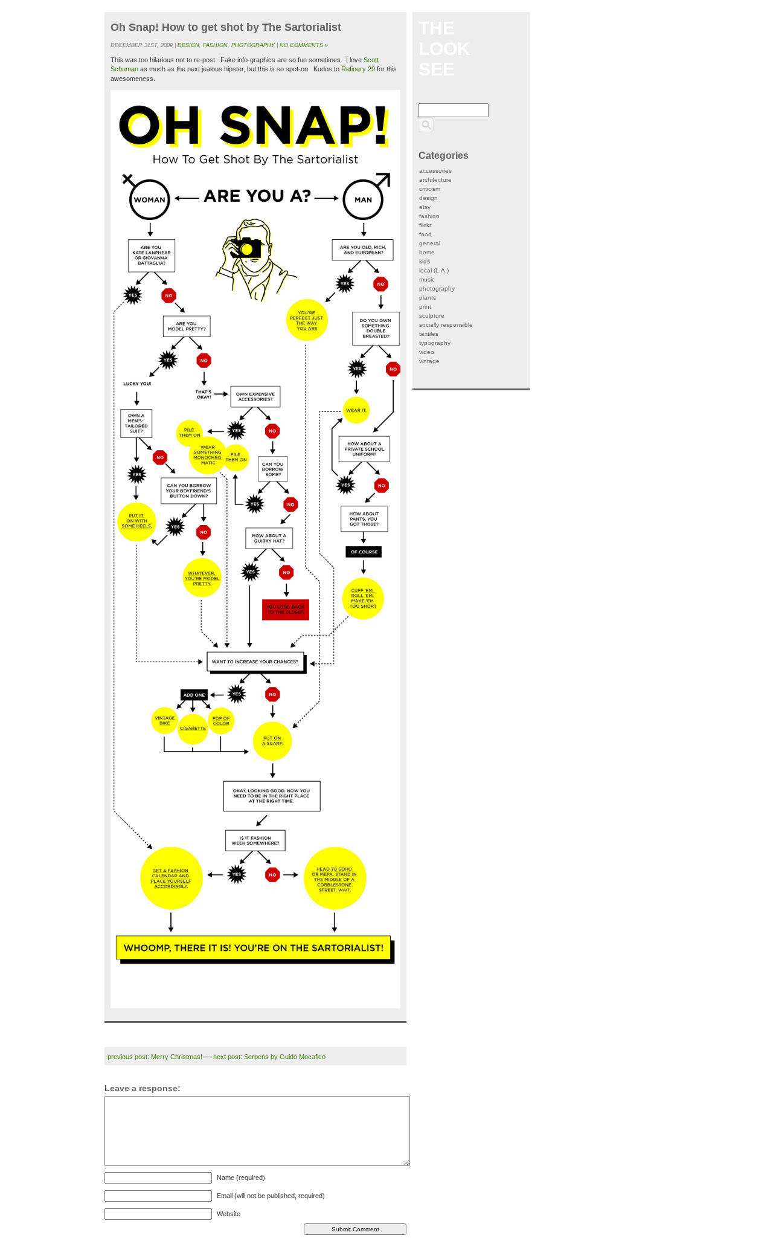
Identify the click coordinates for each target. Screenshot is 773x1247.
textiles (428, 333)
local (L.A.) (434, 270)
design (188, 45)
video (426, 352)
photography (253, 45)
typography (435, 343)
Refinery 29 (358, 68)
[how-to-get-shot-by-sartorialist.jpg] (255, 549)
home (427, 252)
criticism (429, 188)
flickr (425, 225)
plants (427, 297)
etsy (425, 207)
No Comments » (304, 45)
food (425, 234)
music (427, 279)
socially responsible (446, 324)
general (429, 243)
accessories (435, 170)
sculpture (431, 315)
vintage (429, 361)
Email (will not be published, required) (271, 1195)
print (425, 306)
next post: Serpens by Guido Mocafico (269, 1056)
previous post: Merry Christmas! (154, 1056)
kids (424, 261)
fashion (215, 45)
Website (228, 1213)
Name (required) (241, 1177)
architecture (435, 179)
